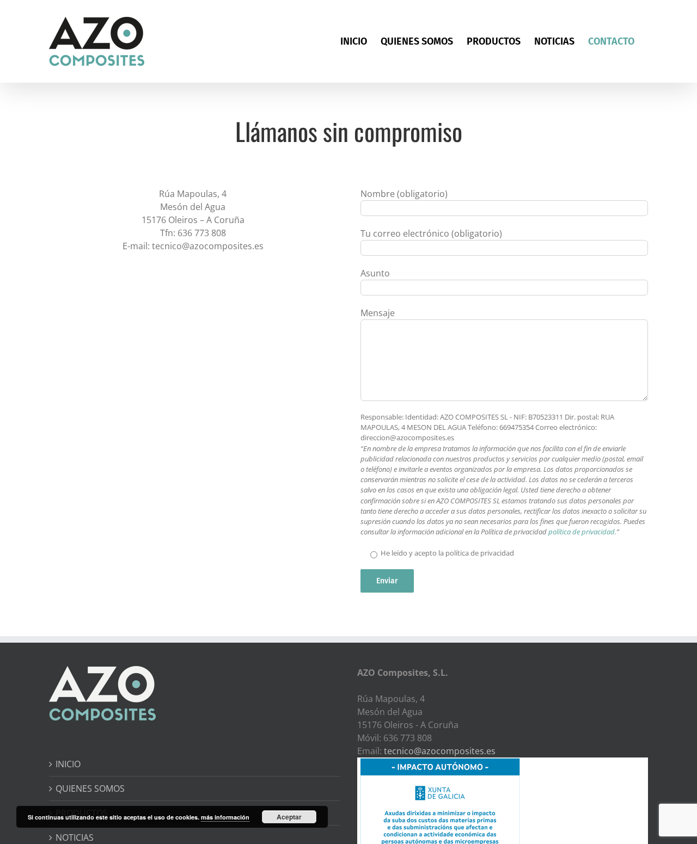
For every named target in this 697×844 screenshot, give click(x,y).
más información (225, 817)
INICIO (68, 764)
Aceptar (289, 817)
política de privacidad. (582, 532)
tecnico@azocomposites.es (440, 751)
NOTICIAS (75, 837)
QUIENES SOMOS (90, 788)
